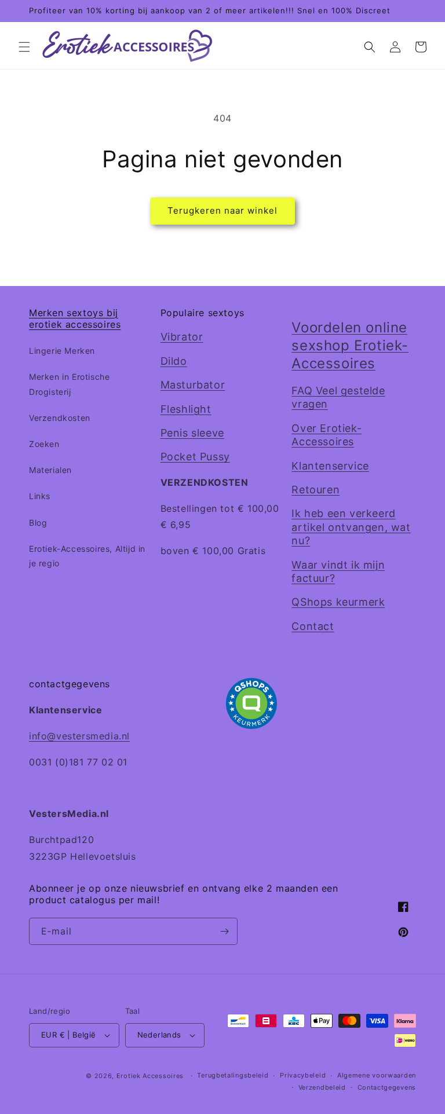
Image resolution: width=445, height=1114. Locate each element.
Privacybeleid (303, 1075)
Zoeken (44, 444)
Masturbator (193, 385)
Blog (38, 522)
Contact (312, 626)
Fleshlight (186, 409)
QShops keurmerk (338, 602)
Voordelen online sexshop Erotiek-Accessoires (349, 345)
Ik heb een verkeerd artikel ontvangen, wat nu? (350, 527)
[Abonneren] (224, 931)
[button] (24, 47)
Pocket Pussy (195, 456)
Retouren (315, 489)
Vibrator (182, 337)
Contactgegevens (387, 1087)
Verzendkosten (59, 418)
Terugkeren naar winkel (222, 210)
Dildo (174, 361)
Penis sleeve (192, 433)
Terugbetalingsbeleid (232, 1075)
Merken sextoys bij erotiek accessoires (75, 319)
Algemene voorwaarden (376, 1075)
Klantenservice (330, 466)
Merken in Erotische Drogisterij (69, 384)
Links (39, 496)
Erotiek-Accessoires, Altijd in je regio (87, 556)
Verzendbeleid (322, 1087)
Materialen (50, 470)
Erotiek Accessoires (150, 1076)
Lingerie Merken (62, 351)
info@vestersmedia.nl (79, 736)
